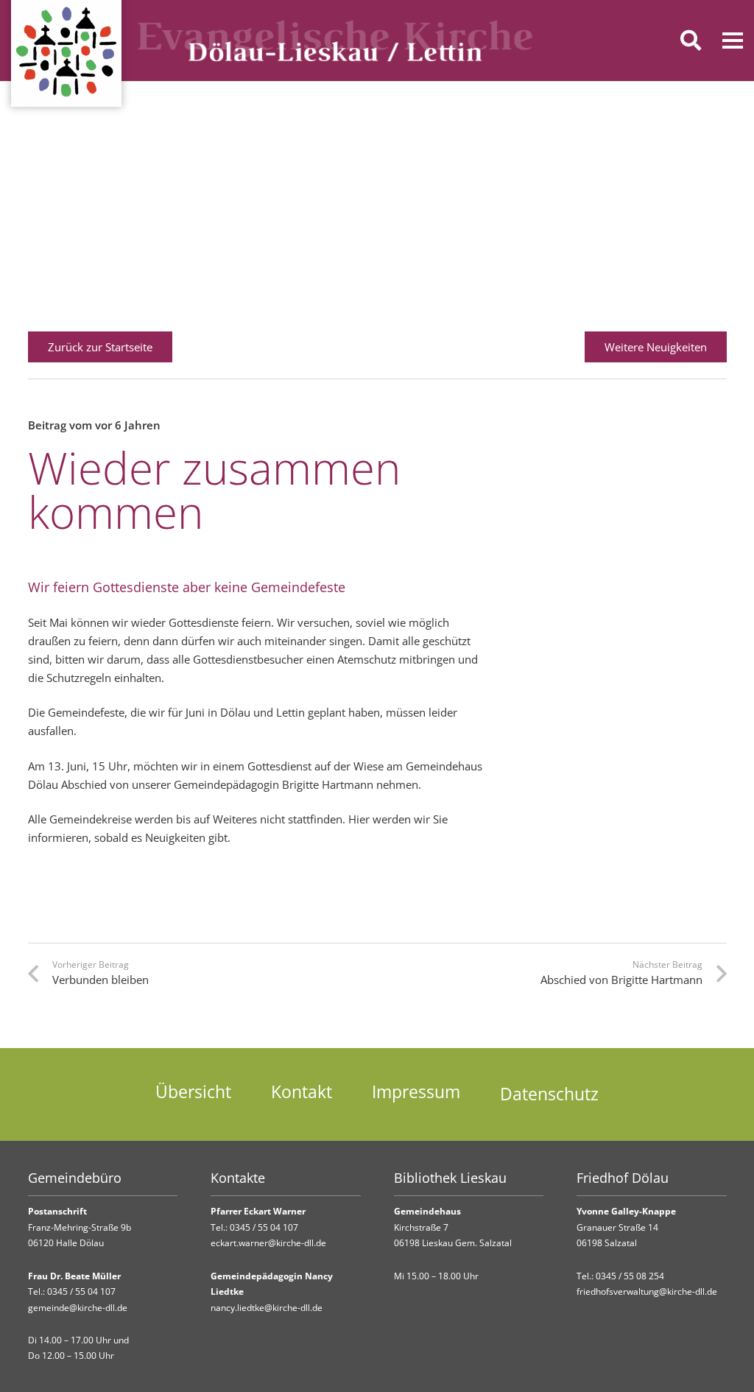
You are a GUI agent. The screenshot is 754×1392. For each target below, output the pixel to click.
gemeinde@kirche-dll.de (77, 1307)
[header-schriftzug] (335, 40)
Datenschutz (549, 1094)
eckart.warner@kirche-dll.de (268, 1243)
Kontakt (301, 1091)
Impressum (416, 1091)
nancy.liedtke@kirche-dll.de (267, 1307)
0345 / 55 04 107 (81, 1291)
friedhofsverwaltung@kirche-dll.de (647, 1291)
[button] (691, 40)
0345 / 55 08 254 (630, 1276)
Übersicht (193, 1091)
